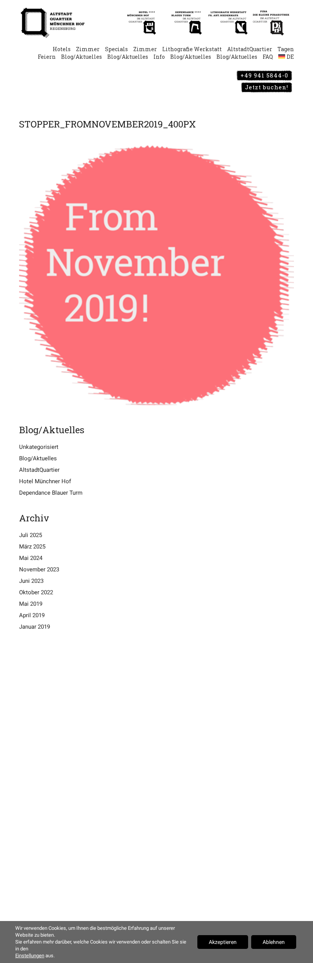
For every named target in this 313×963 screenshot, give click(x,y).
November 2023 (39, 569)
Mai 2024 (30, 558)
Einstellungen (29, 955)
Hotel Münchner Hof (45, 481)
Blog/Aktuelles (38, 458)
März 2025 (32, 546)
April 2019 (32, 615)
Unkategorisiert (38, 447)
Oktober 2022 (36, 592)
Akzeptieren (223, 942)
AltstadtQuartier (39, 469)
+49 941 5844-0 (264, 75)
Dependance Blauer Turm (50, 492)
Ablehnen (274, 942)
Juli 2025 (30, 535)
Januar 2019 (34, 626)
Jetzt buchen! (266, 87)
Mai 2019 (30, 603)
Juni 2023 (31, 580)
